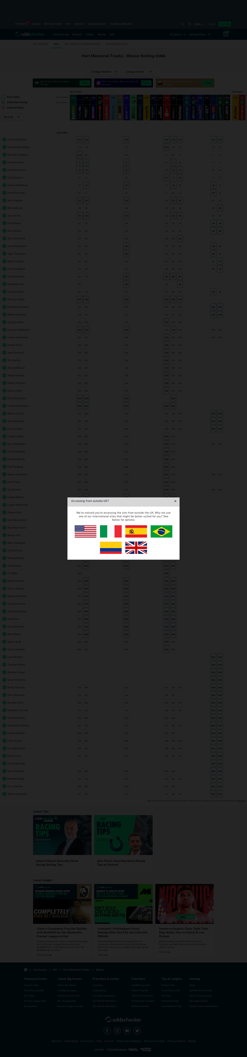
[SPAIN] (136, 536)
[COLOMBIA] (111, 552)
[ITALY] (111, 536)
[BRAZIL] (161, 536)
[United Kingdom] (136, 552)
